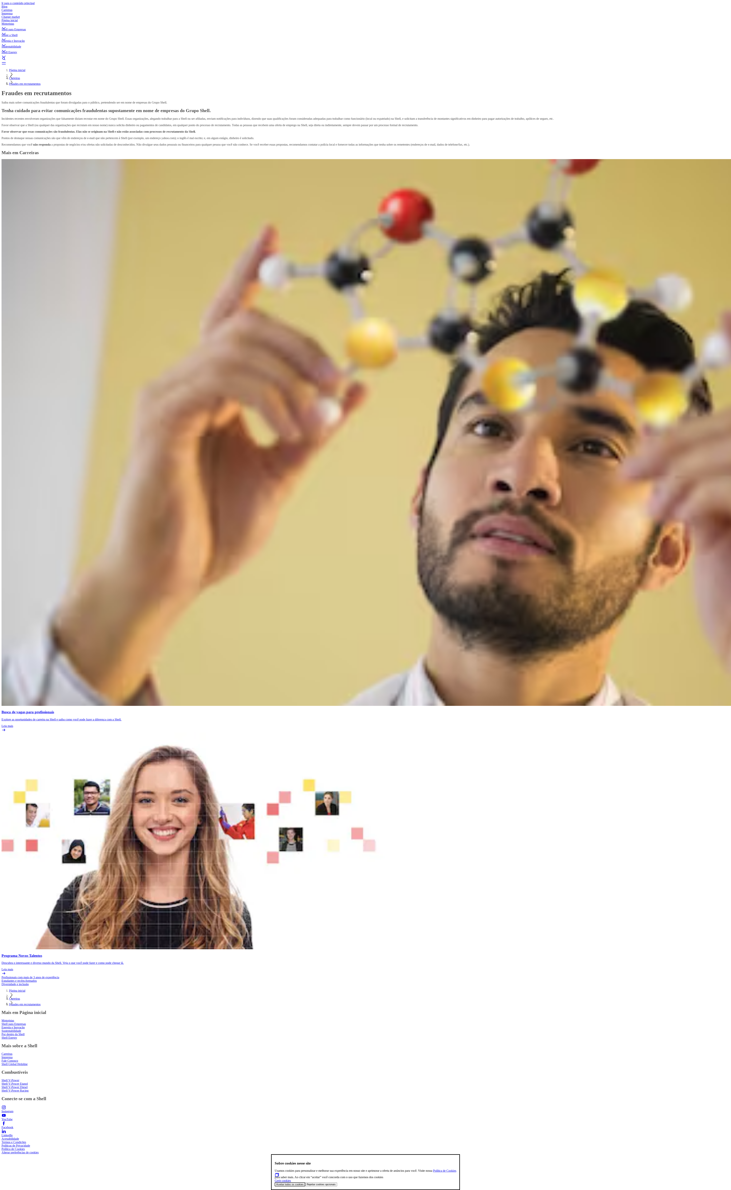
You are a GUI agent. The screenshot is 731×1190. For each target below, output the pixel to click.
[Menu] (365, 63)
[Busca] (365, 58)
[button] (365, 25)
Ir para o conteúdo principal (18, 3)
